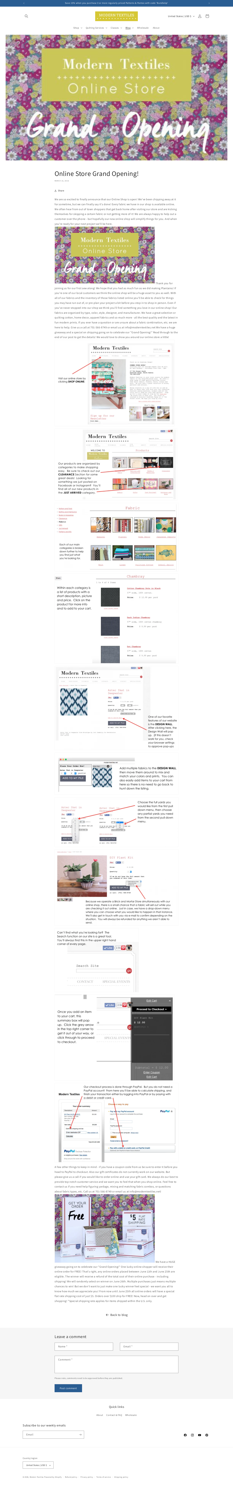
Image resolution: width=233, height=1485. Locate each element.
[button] (26, 16)
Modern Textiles (37, 1477)
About (99, 1415)
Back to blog (119, 1315)
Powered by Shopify (53, 1477)
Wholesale (131, 1415)
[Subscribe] (80, 1435)
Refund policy (71, 1477)
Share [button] (61, 190)
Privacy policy (87, 1477)
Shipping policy (121, 1477)
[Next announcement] (209, 3)
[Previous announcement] (24, 3)
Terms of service (103, 1477)
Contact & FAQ (114, 1415)
